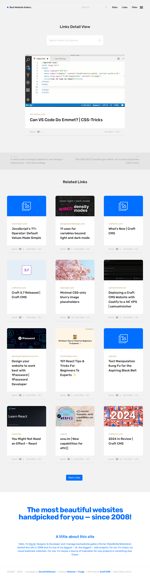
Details (75, 132)
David (32, 544)
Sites (114, 7)
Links (124, 7)
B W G (20, 7)
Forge (81, 571)
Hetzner (71, 571)
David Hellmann (47, 571)
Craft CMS (105, 571)
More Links (74, 477)
